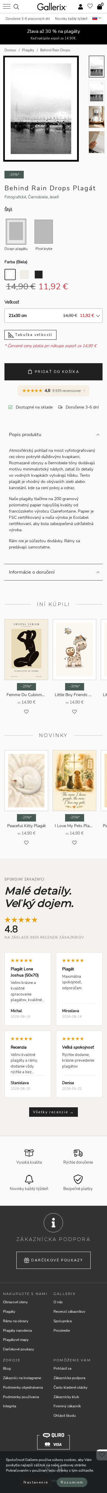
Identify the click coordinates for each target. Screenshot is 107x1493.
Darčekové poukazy (57, 1260)
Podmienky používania (21, 1397)
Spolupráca (63, 1321)
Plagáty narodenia (17, 1330)
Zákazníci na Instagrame (22, 1378)
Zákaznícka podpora (69, 1378)
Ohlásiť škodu (65, 1415)
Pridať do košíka (57, 371)
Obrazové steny (15, 1302)
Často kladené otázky (70, 1387)
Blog (7, 1368)
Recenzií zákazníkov (69, 1311)
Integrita (9, 1406)
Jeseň (54, 197)
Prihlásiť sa (62, 1368)
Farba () (15, 262)
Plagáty (9, 1311)
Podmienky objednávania (23, 1387)
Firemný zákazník (67, 1406)
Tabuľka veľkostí (33, 334)
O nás (58, 1302)
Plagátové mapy (16, 1339)
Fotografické (15, 197)
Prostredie (62, 1330)
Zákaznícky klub (66, 1397)
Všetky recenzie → (53, 1112)
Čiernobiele (38, 197)
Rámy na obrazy (15, 1321)
